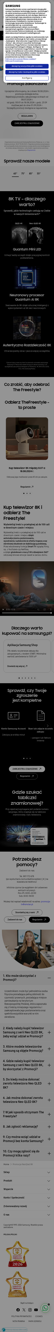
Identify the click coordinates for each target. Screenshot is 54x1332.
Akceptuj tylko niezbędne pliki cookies (27, 72)
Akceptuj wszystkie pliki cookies (27, 66)
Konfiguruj (27, 78)
